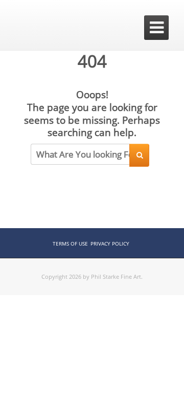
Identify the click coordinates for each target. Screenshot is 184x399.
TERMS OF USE (70, 243)
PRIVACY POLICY (109, 243)
